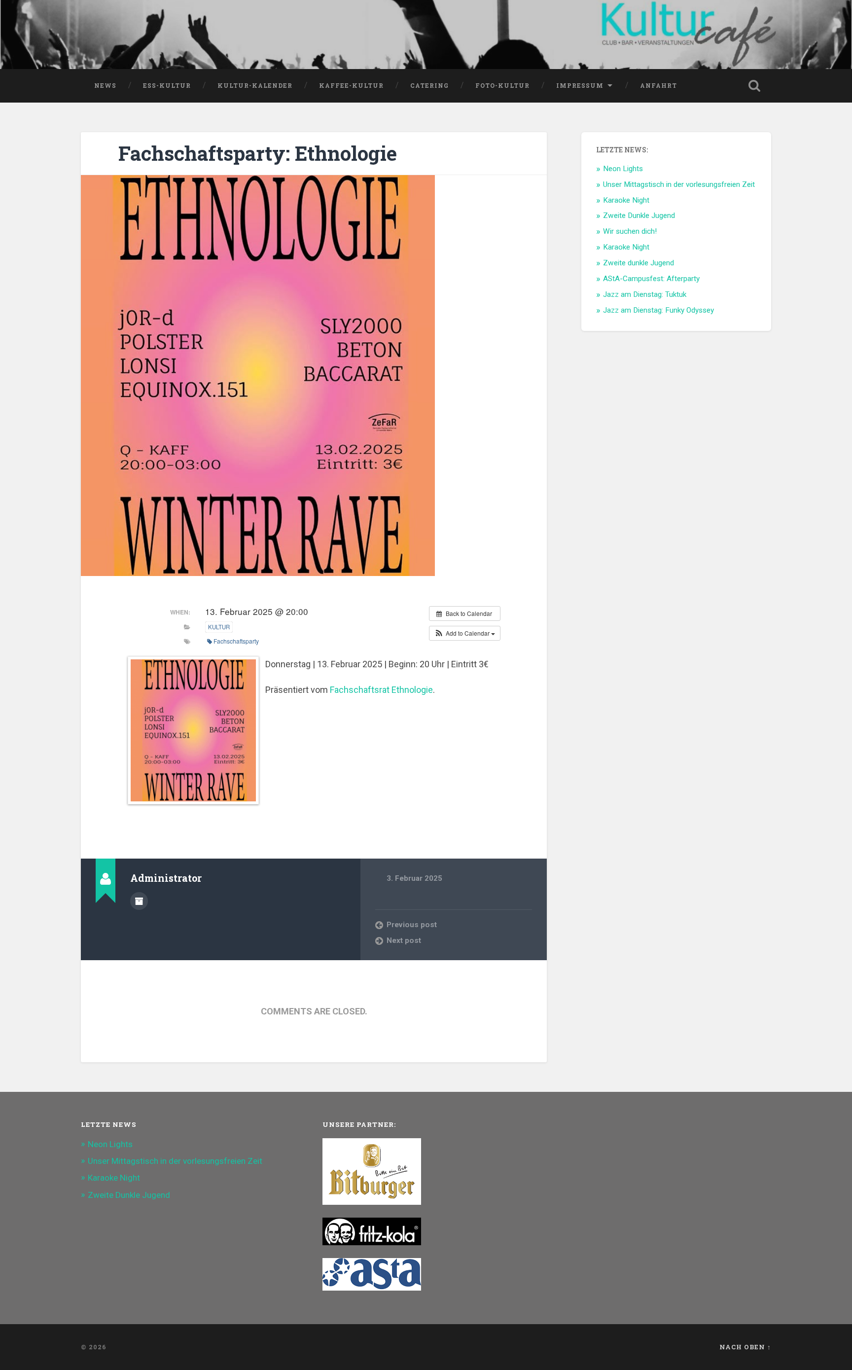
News (105, 85)
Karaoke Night (626, 200)
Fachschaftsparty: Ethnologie (257, 153)
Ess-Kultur (167, 85)
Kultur (219, 627)
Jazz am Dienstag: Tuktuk (644, 294)
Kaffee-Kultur (351, 85)
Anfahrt (658, 85)
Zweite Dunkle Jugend (639, 215)
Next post (404, 940)
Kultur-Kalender (254, 85)
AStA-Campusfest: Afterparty (651, 278)
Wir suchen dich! (630, 231)
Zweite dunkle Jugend (638, 262)
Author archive (139, 901)
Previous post (412, 924)
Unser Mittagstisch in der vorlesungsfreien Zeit (679, 184)
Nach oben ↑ (745, 1347)
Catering (429, 85)
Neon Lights (623, 168)
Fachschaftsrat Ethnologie (381, 690)
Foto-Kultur (502, 85)
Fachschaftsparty (236, 641)
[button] (464, 633)
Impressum (580, 85)
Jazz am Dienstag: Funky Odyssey (658, 310)
